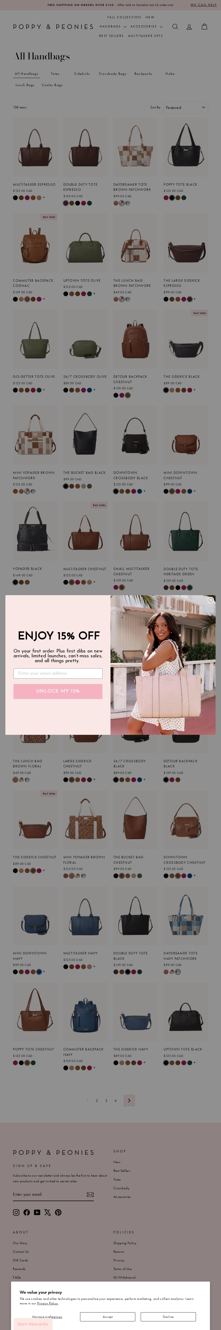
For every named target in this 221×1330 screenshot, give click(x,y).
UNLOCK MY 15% (58, 691)
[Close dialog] (210, 600)
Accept (108, 1316)
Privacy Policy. (47, 1303)
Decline (168, 1316)
